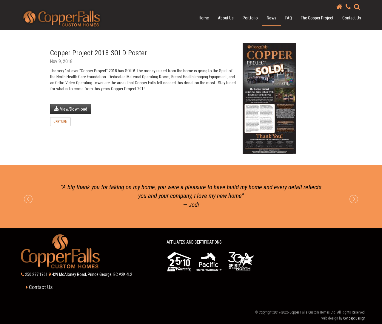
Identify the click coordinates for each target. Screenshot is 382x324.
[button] (357, 7)
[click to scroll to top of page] (372, 314)
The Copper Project (317, 18)
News (271, 18)
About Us (226, 18)
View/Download (73, 109)
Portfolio (250, 18)
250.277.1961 (36, 275)
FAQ (288, 18)
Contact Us (351, 18)
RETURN (61, 122)
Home (204, 18)
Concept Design (354, 320)
